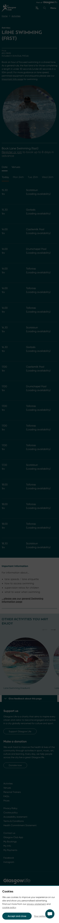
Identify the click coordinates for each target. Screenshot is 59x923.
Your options (40, 916)
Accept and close (17, 916)
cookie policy (9, 907)
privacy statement (36, 904)
